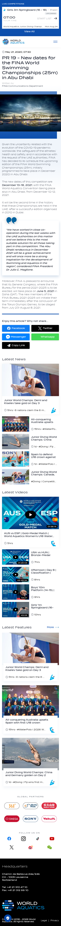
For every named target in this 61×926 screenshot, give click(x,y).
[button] (16, 328)
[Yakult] (49, 819)
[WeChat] (49, 847)
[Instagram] (23, 838)
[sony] (30, 819)
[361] (11, 806)
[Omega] (11, 819)
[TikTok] (37, 838)
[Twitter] (11, 847)
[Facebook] (9, 838)
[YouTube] (52, 838)
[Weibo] (30, 847)
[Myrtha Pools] (30, 806)
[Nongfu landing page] (49, 806)
